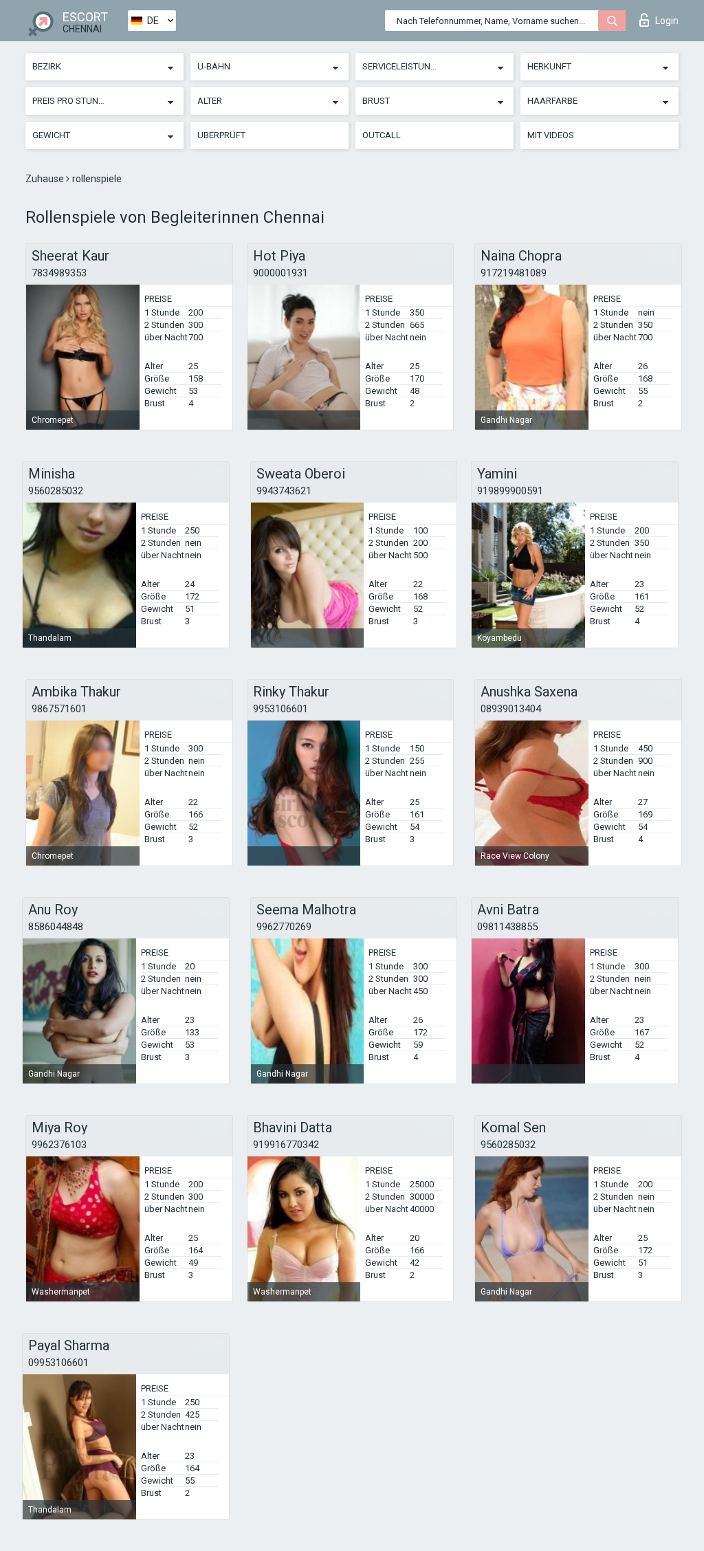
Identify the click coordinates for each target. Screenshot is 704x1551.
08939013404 (511, 709)
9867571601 (59, 709)
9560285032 (55, 491)
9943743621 (283, 491)
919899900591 (510, 491)
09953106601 (58, 1362)
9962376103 (59, 1144)
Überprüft (221, 135)
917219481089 (514, 273)
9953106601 (280, 709)
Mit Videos (550, 135)
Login (667, 20)
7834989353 (59, 273)
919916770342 (286, 1144)
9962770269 (283, 927)
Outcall (381, 135)
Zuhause (45, 178)
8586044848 (55, 927)
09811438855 (507, 927)
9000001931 (280, 273)
